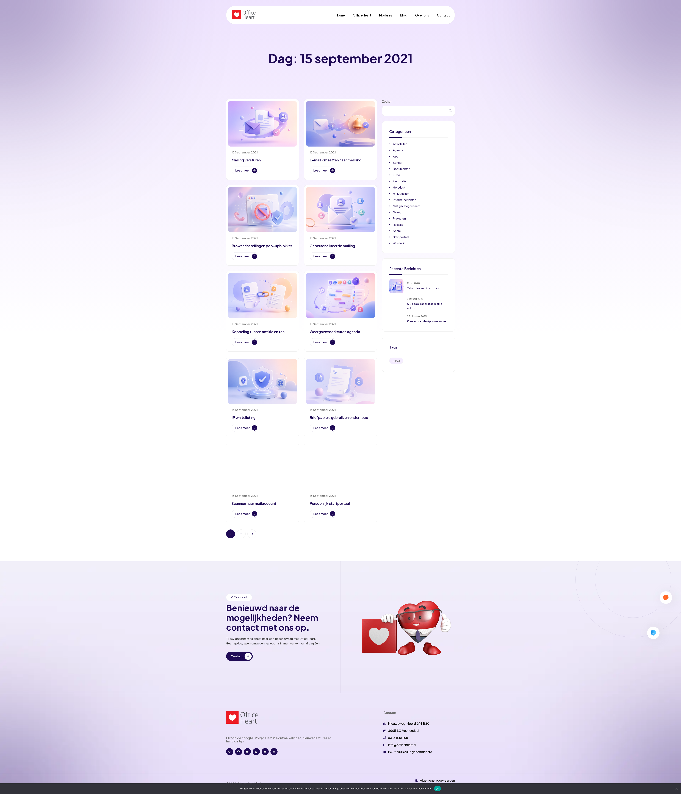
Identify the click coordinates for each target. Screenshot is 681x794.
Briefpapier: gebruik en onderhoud (339, 417)
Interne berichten (404, 200)
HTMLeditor (401, 193)
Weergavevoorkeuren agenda (335, 331)
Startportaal (401, 237)
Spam (397, 231)
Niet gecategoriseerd (406, 206)
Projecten (399, 218)
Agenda (398, 150)
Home (340, 15)
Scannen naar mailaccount (254, 503)
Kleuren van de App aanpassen (427, 321)
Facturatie (399, 181)
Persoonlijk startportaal (330, 503)
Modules (385, 15)
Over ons (422, 15)
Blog (403, 15)
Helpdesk (399, 187)
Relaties (398, 224)
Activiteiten (400, 144)
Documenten (401, 169)
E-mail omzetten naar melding (335, 160)
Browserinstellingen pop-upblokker (262, 245)
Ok (437, 788)
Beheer (398, 162)
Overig (397, 212)
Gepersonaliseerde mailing (332, 245)
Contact (443, 15)
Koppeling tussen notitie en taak (259, 331)
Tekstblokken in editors (423, 288)
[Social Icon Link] (229, 751)
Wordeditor (400, 243)
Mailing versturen (246, 160)
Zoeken (387, 101)
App (395, 156)
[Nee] (676, 788)
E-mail (397, 175)
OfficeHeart (362, 15)
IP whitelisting (244, 417)
